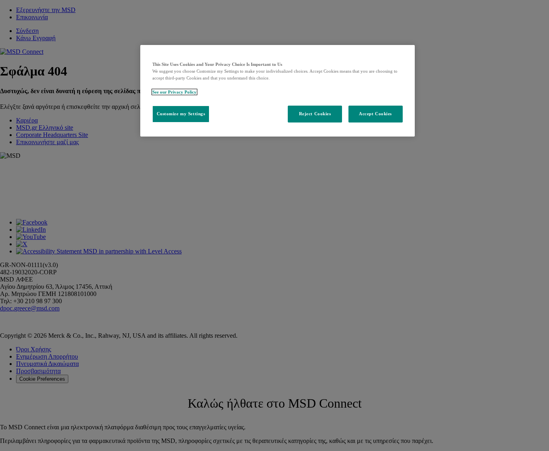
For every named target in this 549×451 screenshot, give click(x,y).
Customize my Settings (181, 113)
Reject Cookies (315, 113)
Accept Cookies (375, 113)
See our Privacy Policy (174, 92)
